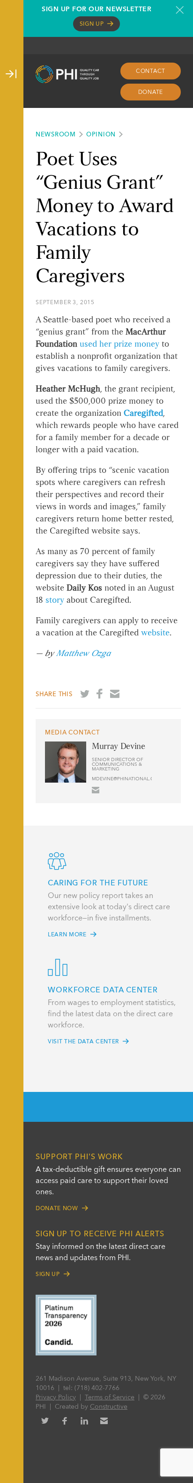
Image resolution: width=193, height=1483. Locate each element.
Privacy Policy (56, 1397)
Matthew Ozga (83, 653)
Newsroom (56, 135)
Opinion (101, 135)
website (155, 633)
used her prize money (119, 344)
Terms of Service (109, 1397)
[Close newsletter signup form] (180, 10)
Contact (150, 71)
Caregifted (143, 413)
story (54, 600)
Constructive (108, 1407)
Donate (150, 92)
